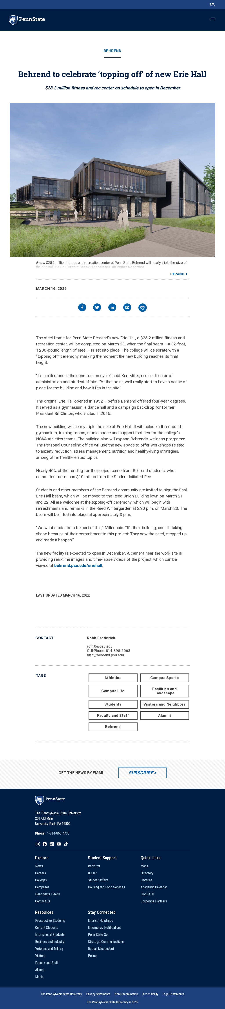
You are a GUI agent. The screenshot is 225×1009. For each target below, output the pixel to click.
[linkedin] (112, 307)
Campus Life (113, 691)
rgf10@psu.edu (99, 646)
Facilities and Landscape (164, 691)
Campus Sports (164, 677)
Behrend (113, 51)
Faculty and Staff (113, 715)
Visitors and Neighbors (164, 704)
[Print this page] (142, 307)
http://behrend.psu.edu (105, 655)
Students (113, 704)
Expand (177, 274)
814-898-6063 (118, 650)
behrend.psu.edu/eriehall (78, 565)
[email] (127, 307)
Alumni (164, 715)
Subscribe (141, 772)
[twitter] (97, 307)
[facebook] (82, 307)
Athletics (113, 677)
